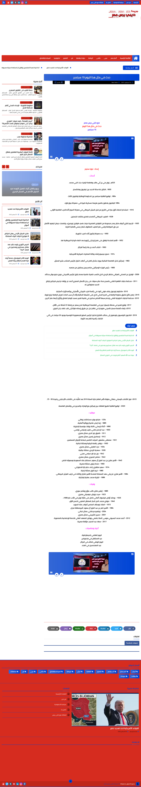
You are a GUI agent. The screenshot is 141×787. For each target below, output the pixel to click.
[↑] (70, 781)
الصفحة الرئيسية (61, 694)
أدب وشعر (111, 671)
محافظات (13, 671)
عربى (105, 58)
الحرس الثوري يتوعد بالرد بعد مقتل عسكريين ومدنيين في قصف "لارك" (111, 345)
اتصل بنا (108, 2)
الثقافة (89, 671)
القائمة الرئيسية (125, 58)
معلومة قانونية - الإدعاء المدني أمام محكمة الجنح (18, 106)
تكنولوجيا (57, 58)
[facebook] (26, 2)
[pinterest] (14, 783)
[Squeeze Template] (137, 784)
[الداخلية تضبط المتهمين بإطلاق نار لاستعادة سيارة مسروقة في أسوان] (35, 222)
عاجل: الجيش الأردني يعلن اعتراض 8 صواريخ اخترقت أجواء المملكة (113, 340)
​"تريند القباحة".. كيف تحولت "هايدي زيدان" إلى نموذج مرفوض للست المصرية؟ (17, 122)
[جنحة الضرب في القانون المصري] (38, 90)
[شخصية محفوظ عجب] (38, 136)
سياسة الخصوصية (118, 2)
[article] (22, 183)
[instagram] (22, 2)
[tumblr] (15, 2)
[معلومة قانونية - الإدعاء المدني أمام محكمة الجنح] (38, 105)
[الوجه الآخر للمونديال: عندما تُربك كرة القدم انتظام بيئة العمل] (35, 261)
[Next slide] (3, 166)
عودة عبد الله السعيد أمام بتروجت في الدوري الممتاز (117, 355)
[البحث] (4, 2)
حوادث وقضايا (80, 58)
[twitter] (11, 2)
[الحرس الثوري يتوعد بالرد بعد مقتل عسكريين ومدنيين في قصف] (35, 247)
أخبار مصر (114, 58)
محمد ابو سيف (133, 731)
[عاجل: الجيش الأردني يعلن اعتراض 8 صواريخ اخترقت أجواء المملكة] (35, 236)
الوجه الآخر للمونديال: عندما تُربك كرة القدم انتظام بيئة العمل (114, 350)
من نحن (128, 2)
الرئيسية (136, 2)
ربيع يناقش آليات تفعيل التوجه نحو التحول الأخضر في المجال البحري (24, 190)
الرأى (79, 671)
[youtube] (8, 2)
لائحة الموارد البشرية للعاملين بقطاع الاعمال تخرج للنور (19, 153)
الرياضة (90, 58)
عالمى (98, 58)
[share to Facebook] (62, 159)
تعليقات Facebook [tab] (132, 643)
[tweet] (57, 159)
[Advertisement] (70, 38)
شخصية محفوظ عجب (24, 136)
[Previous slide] (7, 166)
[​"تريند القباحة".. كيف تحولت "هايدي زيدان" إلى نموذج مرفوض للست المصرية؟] (38, 121)
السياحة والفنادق (45, 58)
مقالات (133, 676)
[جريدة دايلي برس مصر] (123, 13)
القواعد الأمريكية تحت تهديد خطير (77, 67)
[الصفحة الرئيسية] (135, 58)
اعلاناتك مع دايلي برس (97, 2)
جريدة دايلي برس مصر (111, 784)
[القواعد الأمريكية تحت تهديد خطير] (35, 211)
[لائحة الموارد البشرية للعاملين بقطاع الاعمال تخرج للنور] (38, 152)
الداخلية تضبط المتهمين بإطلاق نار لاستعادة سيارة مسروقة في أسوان (36, 67)
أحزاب (134, 671)
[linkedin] (18, 2)
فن (72, 58)
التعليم (65, 58)
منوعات (123, 676)
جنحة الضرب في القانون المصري (20, 90)
